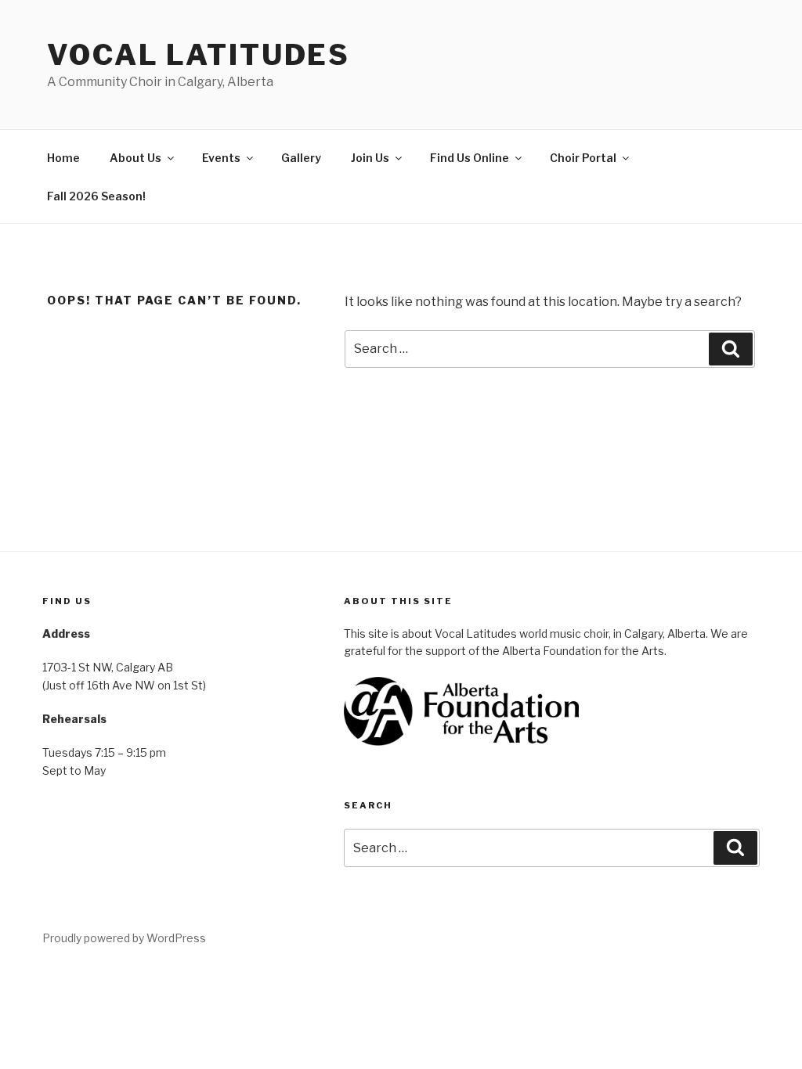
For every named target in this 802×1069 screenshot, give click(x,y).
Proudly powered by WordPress (124, 938)
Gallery (301, 157)
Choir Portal (583, 157)
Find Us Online (469, 157)
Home (63, 157)
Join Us (370, 157)
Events (221, 157)
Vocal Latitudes (198, 55)
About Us (135, 157)
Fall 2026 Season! (96, 196)
